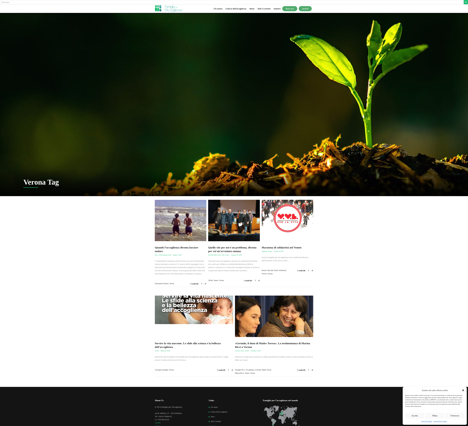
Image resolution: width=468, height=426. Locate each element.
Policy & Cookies (426, 421)
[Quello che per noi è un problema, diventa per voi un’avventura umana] (234, 220)
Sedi (169, 255)
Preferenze (454, 416)
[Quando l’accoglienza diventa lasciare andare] (180, 220)
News (156, 255)
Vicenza (270, 274)
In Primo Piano (212, 255)
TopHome (264, 251)
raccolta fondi (273, 270)
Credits (158, 423)
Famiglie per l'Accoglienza (244, 370)
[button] (463, 390)
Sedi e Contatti (216, 421)
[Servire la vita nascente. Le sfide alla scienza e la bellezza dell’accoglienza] (194, 316)
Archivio (237, 351)
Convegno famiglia (161, 370)
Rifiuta (434, 416)
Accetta (415, 416)
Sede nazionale (163, 255)
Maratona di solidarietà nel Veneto (282, 247)
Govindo (258, 370)
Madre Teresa (266, 370)
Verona (171, 283)
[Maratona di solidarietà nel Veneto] (287, 220)
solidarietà (282, 270)
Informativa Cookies (440, 421)
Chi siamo (214, 407)
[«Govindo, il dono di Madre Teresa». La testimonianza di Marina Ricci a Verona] (274, 316)
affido (210, 280)
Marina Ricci (239, 373)
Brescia (264, 270)
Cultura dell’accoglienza (219, 412)
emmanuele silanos (161, 283)
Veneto (227, 255)
